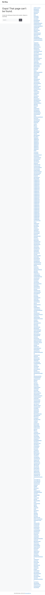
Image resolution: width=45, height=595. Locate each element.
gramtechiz (36, 412)
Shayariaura (36, 555)
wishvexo (36, 549)
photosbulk (36, 55)
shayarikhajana (37, 576)
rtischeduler (36, 366)
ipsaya (35, 70)
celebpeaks (36, 388)
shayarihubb (36, 121)
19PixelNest (36, 465)
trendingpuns (37, 300)
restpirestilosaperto (38, 23)
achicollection (37, 231)
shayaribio (36, 325)
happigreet (36, 42)
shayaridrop (36, 226)
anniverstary (36, 338)
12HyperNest (36, 457)
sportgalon (36, 384)
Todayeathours (37, 308)
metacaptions (37, 286)
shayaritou (36, 61)
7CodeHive (36, 450)
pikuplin (35, 265)
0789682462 (36, 219)
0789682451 (36, 203)
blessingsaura (37, 287)
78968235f (36, 140)
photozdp (36, 105)
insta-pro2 (36, 118)
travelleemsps (37, 261)
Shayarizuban (37, 30)
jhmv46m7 (36, 136)
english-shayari (37, 7)
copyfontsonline (37, 292)
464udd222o (36, 131)
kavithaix (36, 90)
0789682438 (36, 187)
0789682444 (37, 195)
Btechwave (36, 416)
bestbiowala (36, 87)
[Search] (20, 20)
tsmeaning (36, 266)
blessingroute (37, 66)
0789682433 (37, 180)
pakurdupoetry (37, 59)
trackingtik (36, 507)
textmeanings (37, 177)
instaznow (36, 534)
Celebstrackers (37, 387)
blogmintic (36, 122)
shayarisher (36, 96)
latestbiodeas (37, 371)
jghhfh (35, 150)
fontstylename (37, 114)
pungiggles (36, 224)
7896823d (36, 138)
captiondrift (36, 552)
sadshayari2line (37, 584)
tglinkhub (36, 13)
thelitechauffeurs (37, 103)
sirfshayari (36, 434)
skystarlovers (37, 278)
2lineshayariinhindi (38, 269)
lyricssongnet (37, 233)
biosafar (35, 345)
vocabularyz (36, 535)
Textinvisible (36, 91)
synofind (35, 422)
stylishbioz (36, 553)
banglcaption (36, 98)
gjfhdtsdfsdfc (37, 135)
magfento (36, 420)
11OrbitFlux (36, 455)
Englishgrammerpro (38, 395)
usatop (35, 124)
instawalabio (36, 108)
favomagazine (37, 258)
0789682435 (36, 182)
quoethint (36, 129)
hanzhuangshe (37, 474)
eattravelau (36, 575)
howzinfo (36, 237)
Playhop (35, 311)
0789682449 (37, 201)
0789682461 (36, 217)
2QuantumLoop (37, 443)
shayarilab (36, 390)
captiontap (36, 299)
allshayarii (36, 35)
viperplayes (36, 80)
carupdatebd (36, 37)
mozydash (36, 19)
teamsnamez (36, 73)
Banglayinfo (36, 9)
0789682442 (36, 192)
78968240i (36, 145)
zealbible (36, 77)
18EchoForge (36, 464)
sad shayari (36, 404)
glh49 (35, 502)
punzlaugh (36, 296)
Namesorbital (37, 359)
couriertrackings (37, 33)
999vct (35, 511)
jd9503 (35, 504)
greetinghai (36, 398)
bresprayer (36, 68)
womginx (36, 364)
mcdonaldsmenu (37, 348)
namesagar (36, 567)
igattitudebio (36, 468)
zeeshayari (36, 230)
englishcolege (37, 426)
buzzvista (36, 69)
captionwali (36, 62)
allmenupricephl (37, 331)
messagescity (37, 174)
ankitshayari (36, 346)
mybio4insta (36, 525)
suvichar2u (36, 581)
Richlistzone (36, 48)
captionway (36, 542)
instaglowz (36, 280)
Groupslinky (36, 315)
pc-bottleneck (37, 362)
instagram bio (37, 402)
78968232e (36, 139)
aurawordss (36, 279)
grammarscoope (37, 173)
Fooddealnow (37, 307)
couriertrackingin (37, 157)
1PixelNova (36, 441)
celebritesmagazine (38, 72)
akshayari (36, 234)
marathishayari (37, 290)
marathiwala (36, 343)
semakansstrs (37, 301)
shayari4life (36, 52)
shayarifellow (37, 101)
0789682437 (36, 185)
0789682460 (37, 216)
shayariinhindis (37, 327)
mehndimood (37, 313)
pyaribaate (36, 153)
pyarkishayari (37, 527)
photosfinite (36, 12)
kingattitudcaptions (38, 38)
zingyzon (36, 227)
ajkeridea (36, 104)
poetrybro (36, 76)
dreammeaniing (37, 304)
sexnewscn (36, 510)
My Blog (5, 2)
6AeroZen (36, 448)
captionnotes (36, 44)
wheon (35, 107)
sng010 (35, 496)
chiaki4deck (36, 250)
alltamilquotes (37, 252)
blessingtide (36, 178)
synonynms (36, 268)
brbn (35, 14)
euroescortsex (37, 503)
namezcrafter (37, 523)
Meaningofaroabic (38, 413)
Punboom (36, 175)
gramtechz (36, 321)
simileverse (36, 245)
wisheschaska (37, 437)
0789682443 (37, 194)
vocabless (36, 432)
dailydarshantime (37, 376)
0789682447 (36, 198)
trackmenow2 (37, 483)
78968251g (36, 142)
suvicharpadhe (37, 530)
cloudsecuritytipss (38, 171)
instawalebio (36, 528)
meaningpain (36, 544)
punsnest (36, 294)
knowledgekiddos (37, 440)
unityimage (36, 385)
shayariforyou (37, 350)
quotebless (36, 128)
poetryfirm (36, 324)
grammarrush (37, 82)
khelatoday (36, 16)
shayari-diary (37, 391)
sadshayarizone (37, 86)
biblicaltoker (36, 328)
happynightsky (37, 546)
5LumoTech (36, 447)
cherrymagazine (37, 322)
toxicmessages (37, 399)
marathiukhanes (37, 89)
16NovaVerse (37, 461)
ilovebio (35, 126)
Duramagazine (37, 335)
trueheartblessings (38, 276)
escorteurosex (37, 482)
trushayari (36, 84)
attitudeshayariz (37, 100)
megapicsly (36, 439)
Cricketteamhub (37, 363)
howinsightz (36, 257)
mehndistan (36, 251)
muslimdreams (37, 378)
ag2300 (35, 499)
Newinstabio (36, 425)
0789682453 (36, 206)
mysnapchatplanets (38, 310)
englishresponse (37, 264)
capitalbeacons (37, 241)
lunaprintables (37, 170)
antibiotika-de (37, 475)
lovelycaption (36, 570)
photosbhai (36, 56)
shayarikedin (36, 583)
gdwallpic (36, 271)
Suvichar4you (37, 243)
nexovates (36, 367)
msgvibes (36, 563)
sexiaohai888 (37, 495)
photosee (36, 336)
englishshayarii (37, 164)
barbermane (36, 423)
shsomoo (36, 485)
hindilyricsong (37, 427)
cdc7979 (36, 493)
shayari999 (36, 17)
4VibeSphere (36, 446)
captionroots (36, 223)
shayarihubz (36, 282)
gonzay (35, 303)
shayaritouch (36, 161)
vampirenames (37, 401)
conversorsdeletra (38, 167)
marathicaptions (37, 112)
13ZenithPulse (37, 458)
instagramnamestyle (38, 314)
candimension (37, 355)
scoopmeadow (37, 275)
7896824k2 (36, 147)
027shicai (36, 516)
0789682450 (36, 202)
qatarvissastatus (37, 392)
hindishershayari (37, 24)
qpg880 (35, 486)
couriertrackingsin (38, 339)
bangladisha (36, 21)
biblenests (36, 272)
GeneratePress (28, 593)
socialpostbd (36, 27)
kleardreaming (37, 433)
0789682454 (36, 208)
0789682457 (36, 212)
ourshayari (36, 152)
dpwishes (36, 97)
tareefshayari (37, 531)
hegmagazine (37, 259)
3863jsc (35, 506)
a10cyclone (36, 488)
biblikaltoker (36, 411)
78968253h (36, 143)
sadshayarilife (37, 317)
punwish (35, 370)
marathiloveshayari (38, 51)
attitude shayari (37, 405)
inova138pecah (37, 481)
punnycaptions (37, 369)
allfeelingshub (37, 472)
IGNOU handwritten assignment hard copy (38, 520)
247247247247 (37, 220)
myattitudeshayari (38, 154)
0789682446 (37, 196)
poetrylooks (36, 240)
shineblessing (37, 49)
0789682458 (36, 213)
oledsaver (36, 163)
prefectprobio (37, 45)
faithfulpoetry (37, 110)
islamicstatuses (37, 34)
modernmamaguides (38, 538)
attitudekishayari (37, 262)
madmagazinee (37, 236)
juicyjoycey (36, 238)
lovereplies (36, 408)
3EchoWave (36, 444)
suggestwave (37, 273)
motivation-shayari (38, 342)
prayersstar (36, 548)
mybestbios (36, 229)
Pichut (35, 222)
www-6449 (36, 497)
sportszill (36, 383)
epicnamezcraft (37, 541)
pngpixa (35, 569)
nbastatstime (37, 394)
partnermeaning (37, 83)
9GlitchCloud (36, 453)
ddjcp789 (36, 514)
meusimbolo (36, 587)
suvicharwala (36, 524)
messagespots (37, 406)
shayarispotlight (37, 255)
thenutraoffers (37, 500)
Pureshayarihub (37, 397)
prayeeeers (36, 285)
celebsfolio (36, 360)
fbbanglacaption (37, 573)
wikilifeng (36, 31)
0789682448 (36, 199)
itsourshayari (36, 469)
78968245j (36, 146)
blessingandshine (37, 283)
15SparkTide (36, 460)
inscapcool (36, 418)
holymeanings (37, 168)
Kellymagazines (37, 334)
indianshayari (37, 65)
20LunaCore (36, 467)
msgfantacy (36, 93)
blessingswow (37, 565)
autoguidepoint (37, 297)
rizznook (35, 254)
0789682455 (36, 209)
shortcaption (36, 572)
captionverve (36, 551)
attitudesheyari (37, 244)
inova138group (37, 479)
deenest (35, 429)
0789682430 (37, 189)
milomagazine (37, 79)
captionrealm (36, 471)
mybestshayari (37, 586)
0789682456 (36, 210)
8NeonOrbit (36, 451)
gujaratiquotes (37, 111)
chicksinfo (36, 539)
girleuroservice (37, 517)
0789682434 (37, 181)
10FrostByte (36, 454)
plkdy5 (35, 489)
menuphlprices (37, 415)
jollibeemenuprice (37, 341)
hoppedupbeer (37, 490)
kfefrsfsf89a (36, 132)
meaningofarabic (37, 329)
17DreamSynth (37, 462)
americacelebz (37, 545)
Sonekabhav (36, 10)
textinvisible (36, 562)
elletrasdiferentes (37, 63)
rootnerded (36, 537)
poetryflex (36, 561)
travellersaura (37, 248)
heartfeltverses (37, 419)
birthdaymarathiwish (38, 117)
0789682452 (36, 205)
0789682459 (36, 215)
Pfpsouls (35, 380)
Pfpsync (35, 381)
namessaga (36, 409)
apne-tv (35, 125)
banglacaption (37, 20)
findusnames (36, 349)
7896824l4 (36, 149)
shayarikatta (36, 436)
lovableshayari (37, 166)
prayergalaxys (37, 293)
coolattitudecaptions (38, 26)
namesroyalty (37, 357)
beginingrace (36, 75)
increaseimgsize (37, 377)
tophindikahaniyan (38, 58)
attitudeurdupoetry (38, 54)
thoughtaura (36, 156)
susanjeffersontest (38, 492)
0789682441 (36, 191)
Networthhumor (37, 47)
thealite (35, 306)
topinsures (36, 28)
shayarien (36, 577)
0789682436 (37, 184)
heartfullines (36, 532)
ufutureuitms (36, 247)
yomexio (35, 94)
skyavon (35, 289)
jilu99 (35, 509)
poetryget (36, 356)
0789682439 (37, 188)
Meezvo (35, 430)
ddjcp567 (36, 513)
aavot (35, 115)
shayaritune (36, 332)
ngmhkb (35, 133)
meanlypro (36, 566)
